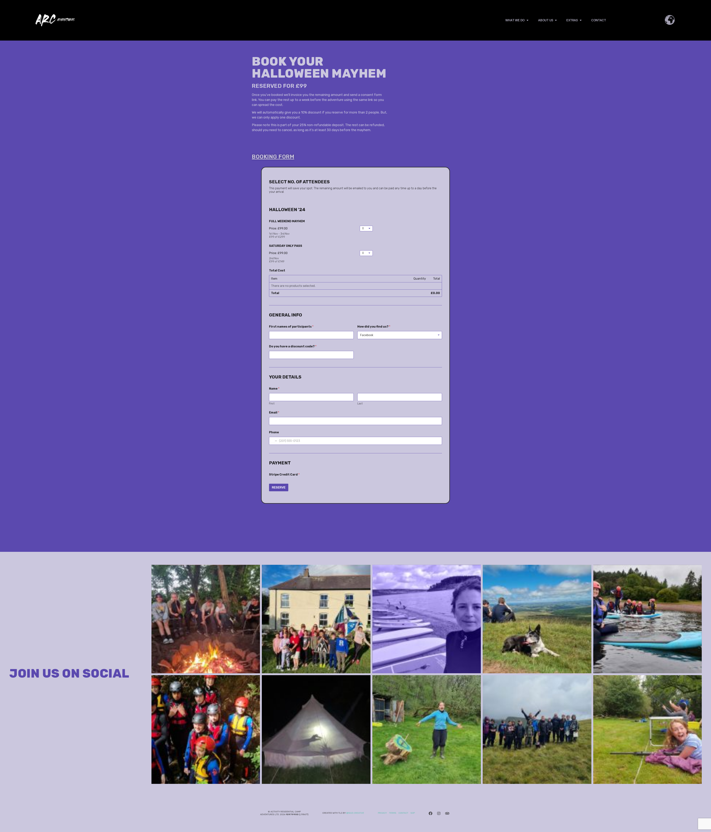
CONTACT (598, 20)
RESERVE (279, 487)
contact (403, 813)
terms (392, 813)
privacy (382, 813)
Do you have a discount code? (292, 346)
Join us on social (69, 673)
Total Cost (277, 270)
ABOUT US (545, 20)
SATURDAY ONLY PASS (285, 246)
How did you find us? (373, 326)
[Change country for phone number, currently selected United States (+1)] (273, 441)
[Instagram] (439, 813)
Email (274, 412)
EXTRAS (572, 20)
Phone (274, 432)
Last (360, 403)
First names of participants (291, 326)
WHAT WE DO (515, 20)
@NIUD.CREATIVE (355, 813)
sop (412, 813)
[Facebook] (430, 813)
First (272, 403)
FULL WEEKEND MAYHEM (287, 221)
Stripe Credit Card (284, 474)
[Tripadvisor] (447, 813)
